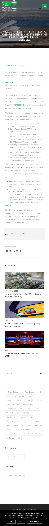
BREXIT (31, 396)
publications (25, 430)
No (21, 521)
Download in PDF (18, 234)
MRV (30, 425)
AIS (40, 392)
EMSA (36, 409)
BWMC (8, 400)
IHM (31, 417)
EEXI (21, 409)
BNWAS (22, 396)
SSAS (23, 434)
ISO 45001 (36, 421)
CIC (35, 400)
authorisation (11, 396)
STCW (30, 434)
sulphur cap (10, 438)
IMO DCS (20, 421)
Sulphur (39, 434)
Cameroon (18, 400)
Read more (34, 521)
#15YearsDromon (12, 392)
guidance (23, 417)
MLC (23, 425)
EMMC (28, 409)
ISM (28, 421)
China (28, 400)
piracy (8, 430)
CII (41, 400)
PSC (16, 430)
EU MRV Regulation (13, 413)
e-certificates (11, 409)
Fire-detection (11, 417)
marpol (15, 425)
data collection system (25, 404)
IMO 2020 (9, 421)
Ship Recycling (11, 434)
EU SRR (26, 413)
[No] (46, 518)
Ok (11, 521)
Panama (38, 425)
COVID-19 (10, 404)
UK (19, 438)
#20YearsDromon (29, 392)
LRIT (7, 425)
